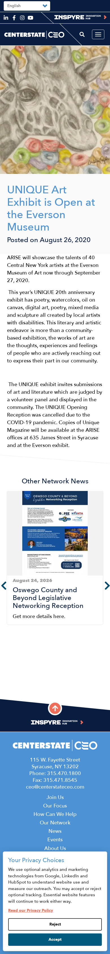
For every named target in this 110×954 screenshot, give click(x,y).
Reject (55, 924)
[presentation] (106, 585)
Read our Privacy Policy (30, 910)
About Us (55, 848)
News (55, 831)
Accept (55, 939)
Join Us (55, 797)
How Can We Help (55, 814)
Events (55, 839)
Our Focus (55, 805)
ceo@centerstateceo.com (55, 787)
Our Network (55, 822)
